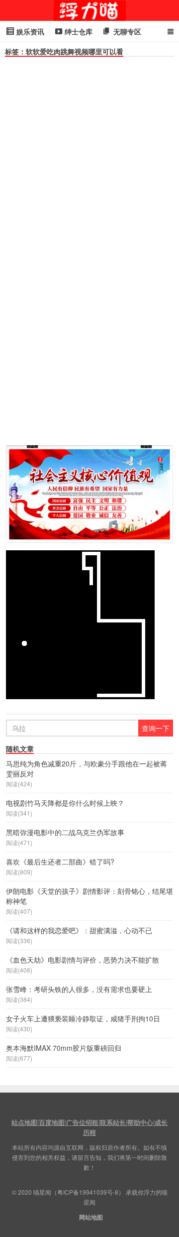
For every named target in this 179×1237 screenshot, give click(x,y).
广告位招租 (82, 1122)
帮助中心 (140, 1122)
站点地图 (24, 1122)
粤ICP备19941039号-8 (87, 1192)
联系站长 (113, 1122)
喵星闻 (89, 10)
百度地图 (52, 1122)
